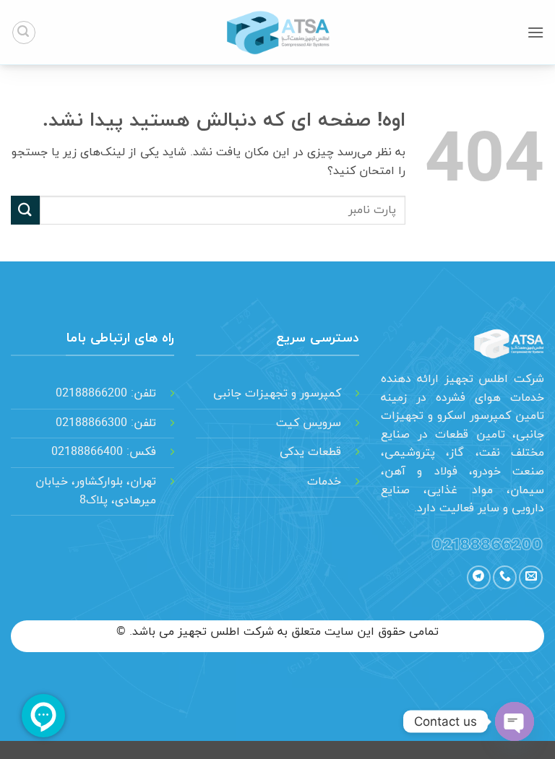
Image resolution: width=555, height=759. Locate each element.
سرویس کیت (308, 423)
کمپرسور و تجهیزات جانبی (277, 394)
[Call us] (505, 577)
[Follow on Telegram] (479, 577)
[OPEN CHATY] (514, 721)
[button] (535, 32)
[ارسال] (25, 210)
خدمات (324, 482)
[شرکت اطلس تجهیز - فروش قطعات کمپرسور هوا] (277, 32)
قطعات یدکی (310, 452)
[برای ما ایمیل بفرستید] (531, 577)
